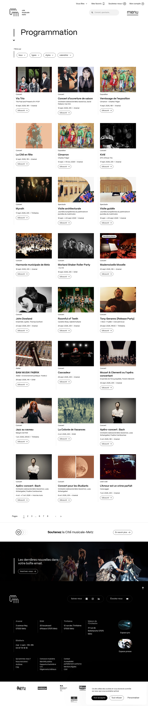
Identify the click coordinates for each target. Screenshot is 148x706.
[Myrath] (34, 189)
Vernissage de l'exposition (115, 98)
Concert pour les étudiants (73, 486)
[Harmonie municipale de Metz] (34, 245)
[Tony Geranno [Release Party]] (118, 299)
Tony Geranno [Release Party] (117, 319)
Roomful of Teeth (68, 319)
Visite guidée (107, 209)
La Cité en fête (24, 155)
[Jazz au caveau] (34, 410)
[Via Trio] (34, 79)
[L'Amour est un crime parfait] (118, 467)
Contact (67, 659)
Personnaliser (133, 698)
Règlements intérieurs (48, 669)
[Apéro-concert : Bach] (118, 410)
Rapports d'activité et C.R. (48, 666)
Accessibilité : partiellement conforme (73, 663)
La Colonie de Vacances (71, 430)
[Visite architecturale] (76, 189)
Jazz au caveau (24, 430)
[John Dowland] (34, 299)
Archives (19, 664)
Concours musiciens (47, 659)
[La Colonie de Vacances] (76, 410)
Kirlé (102, 155)
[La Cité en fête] (34, 135)
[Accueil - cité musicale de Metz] (19, 12)
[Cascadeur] (76, 353)
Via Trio (20, 98)
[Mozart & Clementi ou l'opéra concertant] (118, 353)
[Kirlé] (118, 135)
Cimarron (63, 155)
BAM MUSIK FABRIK (27, 372)
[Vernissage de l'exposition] (118, 79)
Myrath (20, 209)
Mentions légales (70, 667)
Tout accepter (99, 698)
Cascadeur (64, 372)
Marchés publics (46, 661)
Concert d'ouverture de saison (75, 98)
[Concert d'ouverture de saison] (76, 79)
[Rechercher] (92, 12)
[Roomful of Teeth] (76, 299)
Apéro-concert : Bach (112, 430)
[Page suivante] (61, 516)
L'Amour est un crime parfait (116, 486)
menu (132, 12)
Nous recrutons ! (22, 661)
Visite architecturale (69, 209)
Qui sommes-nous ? (23, 659)
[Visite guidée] (118, 189)
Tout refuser (116, 698)
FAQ (17, 667)
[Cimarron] (76, 135)
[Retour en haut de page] (143, 587)
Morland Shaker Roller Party (74, 265)
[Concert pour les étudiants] (76, 467)
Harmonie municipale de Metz (33, 265)
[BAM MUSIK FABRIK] (34, 353)
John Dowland (24, 319)
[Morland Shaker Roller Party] (76, 245)
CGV (65, 669)
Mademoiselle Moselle (112, 265)
